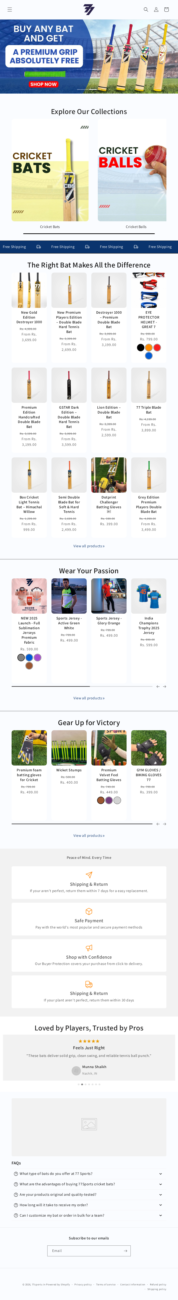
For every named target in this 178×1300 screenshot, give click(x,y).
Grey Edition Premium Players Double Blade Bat (149, 504)
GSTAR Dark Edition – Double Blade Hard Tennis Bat (69, 417)
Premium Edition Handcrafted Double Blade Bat (29, 417)
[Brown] (29, 665)
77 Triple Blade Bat (148, 410)
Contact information (132, 1284)
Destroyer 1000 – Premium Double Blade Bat (109, 319)
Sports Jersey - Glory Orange (109, 621)
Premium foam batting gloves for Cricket (29, 775)
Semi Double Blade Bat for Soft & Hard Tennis (69, 504)
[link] (104, 546)
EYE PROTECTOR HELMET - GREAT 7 (148, 319)
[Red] (157, 347)
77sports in (39, 1284)
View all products (87, 546)
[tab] (83, 90)
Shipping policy (157, 1289)
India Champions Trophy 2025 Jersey (148, 625)
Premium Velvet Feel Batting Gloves (108, 775)
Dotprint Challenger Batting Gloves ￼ (108, 504)
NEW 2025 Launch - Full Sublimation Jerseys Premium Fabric (29, 630)
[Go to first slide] (164, 824)
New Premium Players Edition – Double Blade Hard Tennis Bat (69, 322)
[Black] (140, 347)
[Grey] (21, 657)
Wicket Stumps (69, 770)
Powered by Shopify (58, 1284)
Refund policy (158, 1284)
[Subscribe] (125, 1250)
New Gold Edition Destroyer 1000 (29, 317)
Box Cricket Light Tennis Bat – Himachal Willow (29, 504)
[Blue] (149, 355)
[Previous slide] (158, 686)
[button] (10, 9)
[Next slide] (164, 686)
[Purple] (37, 657)
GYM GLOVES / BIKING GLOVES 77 (149, 775)
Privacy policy (83, 1284)
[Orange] (149, 347)
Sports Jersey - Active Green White (69, 623)
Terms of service (106, 1284)
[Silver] (117, 800)
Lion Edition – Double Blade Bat (109, 412)
